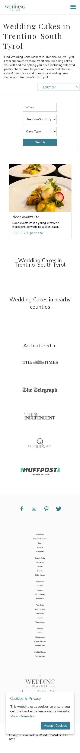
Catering (40, 547)
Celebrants (40, 552)
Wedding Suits (40, 656)
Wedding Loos (40, 646)
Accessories (40, 535)
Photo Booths (40, 605)
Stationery (40, 618)
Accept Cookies (55, 726)
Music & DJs (40, 599)
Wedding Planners (40, 652)
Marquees (40, 590)
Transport (40, 629)
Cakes (40, 543)
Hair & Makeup (40, 575)
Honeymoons (40, 582)
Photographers (40, 609)
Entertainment (40, 562)
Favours (40, 567)
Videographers (40, 637)
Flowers (40, 571)
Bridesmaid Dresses (40, 539)
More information (22, 716)
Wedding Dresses (40, 641)
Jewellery (40, 586)
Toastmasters (40, 622)
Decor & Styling (40, 558)
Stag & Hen (40, 614)
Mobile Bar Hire (40, 594)
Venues (40, 633)
